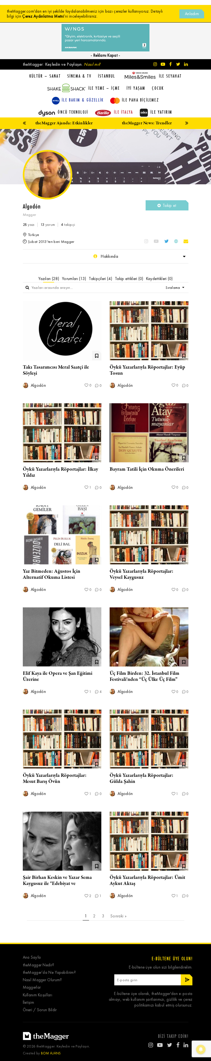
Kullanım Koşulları (37, 995)
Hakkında (108, 256)
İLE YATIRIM (161, 112)
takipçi (68, 224)
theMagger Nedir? (38, 965)
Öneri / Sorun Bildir (40, 1010)
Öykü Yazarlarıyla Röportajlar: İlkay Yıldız (60, 472)
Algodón (38, 385)
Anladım (192, 13)
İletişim (28, 1002)
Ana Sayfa (32, 957)
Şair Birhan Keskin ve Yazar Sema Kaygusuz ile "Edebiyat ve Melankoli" (57, 883)
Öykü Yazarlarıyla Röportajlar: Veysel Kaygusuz (141, 574)
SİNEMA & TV (79, 76)
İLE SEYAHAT (170, 76)
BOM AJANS (51, 1053)
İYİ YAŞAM (136, 88)
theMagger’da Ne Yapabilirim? (49, 972)
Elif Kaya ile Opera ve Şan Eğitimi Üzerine (57, 676)
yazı (29, 224)
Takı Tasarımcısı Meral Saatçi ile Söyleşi (56, 370)
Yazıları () (48, 278)
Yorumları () (74, 278)
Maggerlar (32, 987)
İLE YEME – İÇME (104, 88)
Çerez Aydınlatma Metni (43, 16)
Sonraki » (118, 916)
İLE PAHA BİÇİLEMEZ (140, 100)
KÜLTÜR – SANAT (45, 76)
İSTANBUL (106, 76)
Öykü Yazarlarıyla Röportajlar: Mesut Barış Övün (55, 778)
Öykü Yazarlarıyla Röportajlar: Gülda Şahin (141, 778)
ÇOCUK (158, 88)
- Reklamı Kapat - (105, 55)
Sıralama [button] (173, 287)
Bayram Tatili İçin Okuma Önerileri (147, 469)
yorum (47, 224)
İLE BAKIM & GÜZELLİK (83, 100)
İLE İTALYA (123, 112)
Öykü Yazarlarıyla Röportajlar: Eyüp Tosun (147, 370)
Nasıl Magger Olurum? (42, 980)
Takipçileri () (100, 278)
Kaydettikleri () (159, 278)
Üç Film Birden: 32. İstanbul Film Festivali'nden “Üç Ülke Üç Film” (144, 676)
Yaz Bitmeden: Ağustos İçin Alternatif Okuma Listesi (51, 574)
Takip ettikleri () (129, 278)
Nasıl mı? (92, 64)
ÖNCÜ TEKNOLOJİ (73, 112)
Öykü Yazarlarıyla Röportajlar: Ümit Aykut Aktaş (147, 880)
